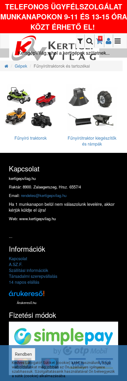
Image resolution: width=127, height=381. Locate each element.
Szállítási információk (28, 270)
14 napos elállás (24, 282)
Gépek (21, 66)
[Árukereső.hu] (26, 295)
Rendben (23, 354)
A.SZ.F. (15, 264)
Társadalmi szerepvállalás (33, 276)
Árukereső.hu (26, 303)
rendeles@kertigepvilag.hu (43, 195)
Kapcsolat (18, 258)
